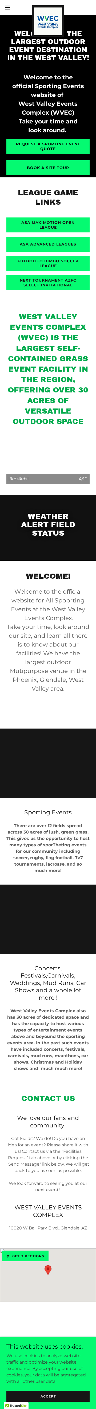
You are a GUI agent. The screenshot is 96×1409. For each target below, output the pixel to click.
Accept (48, 1396)
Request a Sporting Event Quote (48, 146)
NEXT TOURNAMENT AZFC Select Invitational (48, 282)
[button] (9, 7)
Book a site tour (48, 167)
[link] (48, 7)
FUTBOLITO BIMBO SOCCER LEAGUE (48, 263)
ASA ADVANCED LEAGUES (48, 244)
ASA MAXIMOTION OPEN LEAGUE (48, 225)
